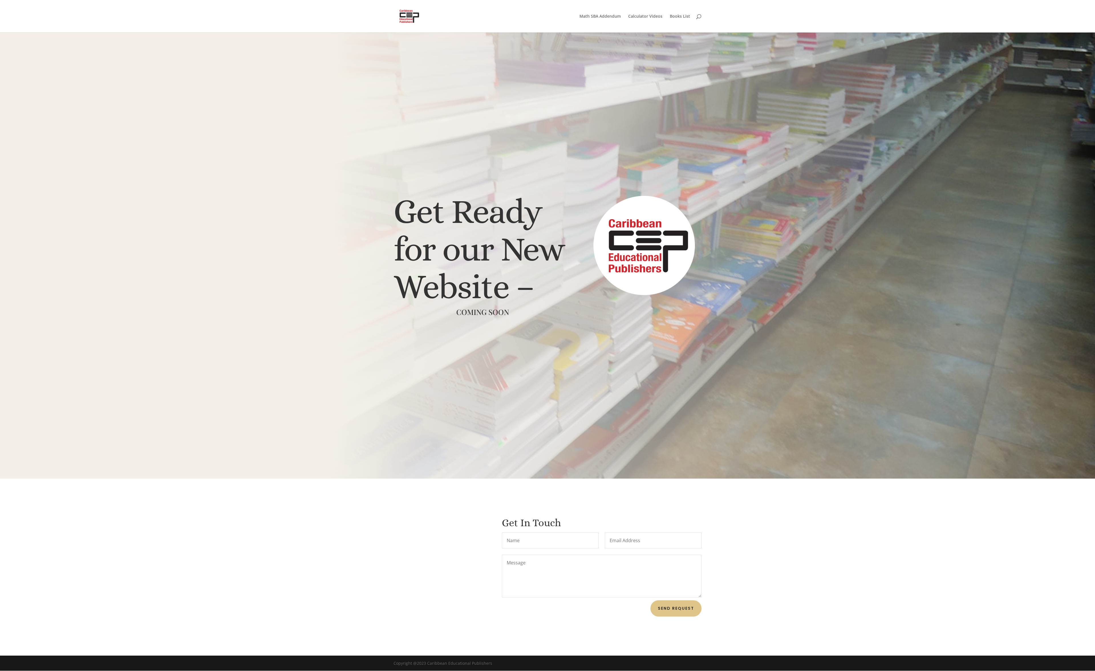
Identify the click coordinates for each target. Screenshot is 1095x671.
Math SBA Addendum (600, 16)
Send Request (676, 608)
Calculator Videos (645, 16)
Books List (680, 16)
